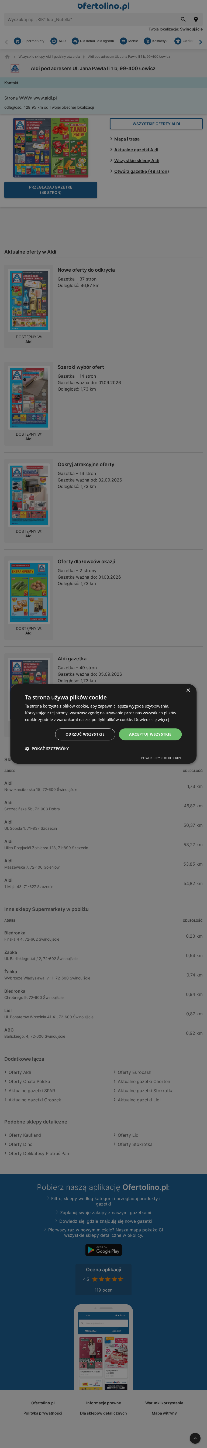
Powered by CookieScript (161, 758)
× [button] (188, 690)
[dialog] (103, 724)
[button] (47, 749)
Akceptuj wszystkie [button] (150, 734)
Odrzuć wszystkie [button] (85, 734)
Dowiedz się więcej (151, 719)
